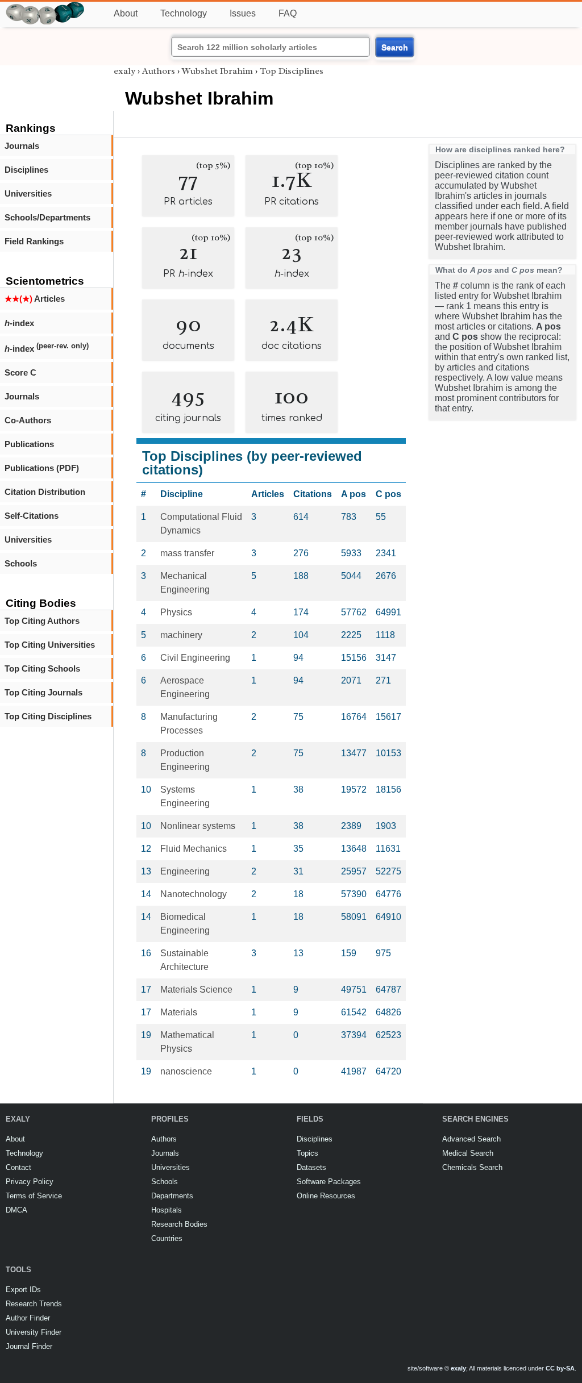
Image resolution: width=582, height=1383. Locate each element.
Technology (183, 13)
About (126, 13)
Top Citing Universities (50, 644)
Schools (21, 563)
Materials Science (196, 989)
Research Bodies (179, 1224)
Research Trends (34, 1303)
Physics (176, 612)
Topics (307, 1153)
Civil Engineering (195, 658)
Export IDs (23, 1289)
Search (394, 47)
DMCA (16, 1210)
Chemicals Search (472, 1167)
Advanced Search (471, 1139)
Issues (243, 13)
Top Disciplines (291, 71)
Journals (22, 146)
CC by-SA (560, 1368)
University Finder (33, 1332)
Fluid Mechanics (193, 848)
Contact (18, 1167)
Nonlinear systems (197, 826)
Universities (28, 193)
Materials (178, 1012)
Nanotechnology (193, 894)
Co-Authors (28, 420)
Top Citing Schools (42, 668)
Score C (20, 372)
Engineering (185, 871)
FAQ (287, 13)
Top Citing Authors (42, 621)
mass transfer (187, 553)
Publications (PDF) (42, 468)
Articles (35, 298)
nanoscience (186, 1071)
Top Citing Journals (43, 692)
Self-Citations (32, 515)
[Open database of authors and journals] (45, 6)
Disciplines (26, 169)
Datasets (311, 1167)
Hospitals (166, 1210)
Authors (158, 71)
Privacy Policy (29, 1181)
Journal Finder (29, 1346)
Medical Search (467, 1153)
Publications (29, 444)
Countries (166, 1238)
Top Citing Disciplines (48, 716)
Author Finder (28, 1318)
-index (19, 323)
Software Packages (329, 1181)
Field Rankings (34, 241)
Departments (172, 1196)
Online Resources (326, 1196)
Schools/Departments (47, 217)
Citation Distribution (45, 492)
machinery (181, 635)
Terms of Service (34, 1196)
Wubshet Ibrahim (217, 71)
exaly (124, 71)
